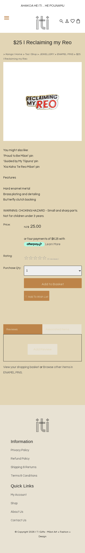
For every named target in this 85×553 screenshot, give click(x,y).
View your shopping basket (21, 367)
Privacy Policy (20, 450)
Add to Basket (53, 284)
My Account (19, 494)
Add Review (42, 349)
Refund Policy (20, 458)
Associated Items (57, 329)
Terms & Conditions (24, 475)
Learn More (52, 244)
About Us (17, 511)
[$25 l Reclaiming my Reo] (42, 140)
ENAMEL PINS (65, 54)
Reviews (12, 329)
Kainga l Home (14, 54)
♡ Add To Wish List (36, 296)
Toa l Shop (31, 54)
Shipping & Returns (23, 467)
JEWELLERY (47, 54)
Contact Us (18, 520)
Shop (14, 503)
